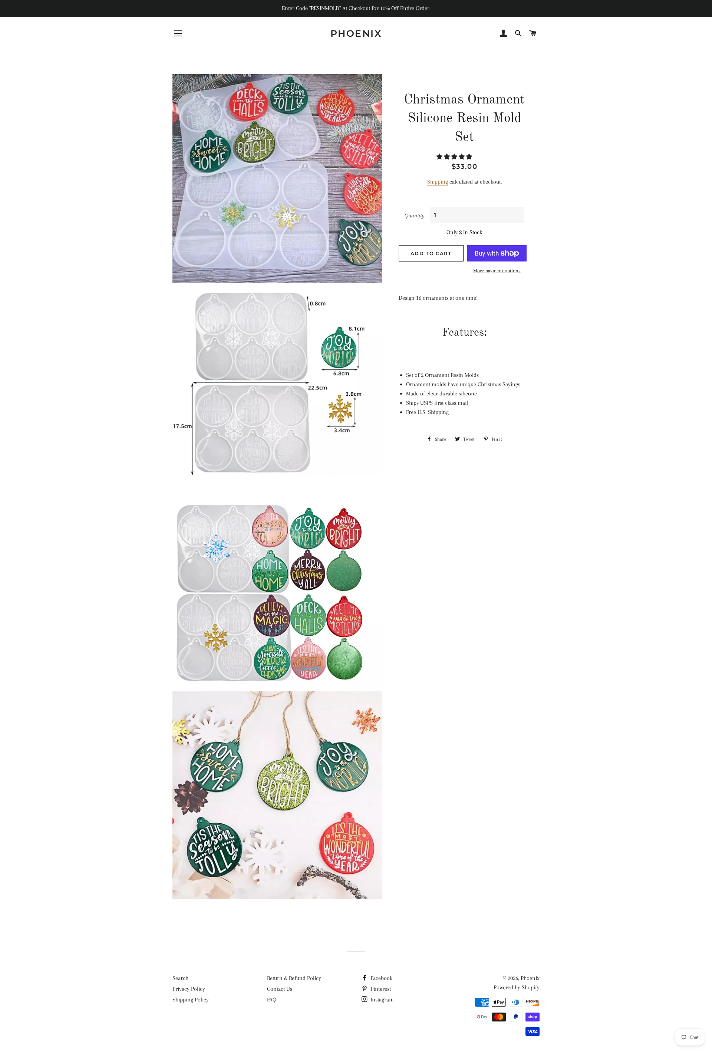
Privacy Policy (188, 988)
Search (180, 978)
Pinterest (380, 988)
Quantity (415, 215)
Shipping (437, 181)
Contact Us (279, 988)
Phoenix (356, 33)
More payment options (497, 270)
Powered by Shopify (517, 987)
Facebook (380, 978)
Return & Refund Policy (294, 978)
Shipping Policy (190, 999)
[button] (455, 157)
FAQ (271, 999)
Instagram (381, 999)
